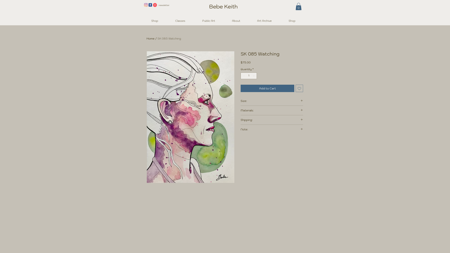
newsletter (164, 5)
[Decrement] (243, 76)
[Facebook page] (150, 5)
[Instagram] (146, 5)
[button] (298, 6)
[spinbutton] (249, 76)
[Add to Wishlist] (299, 88)
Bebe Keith (223, 6)
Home (151, 38)
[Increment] (254, 76)
